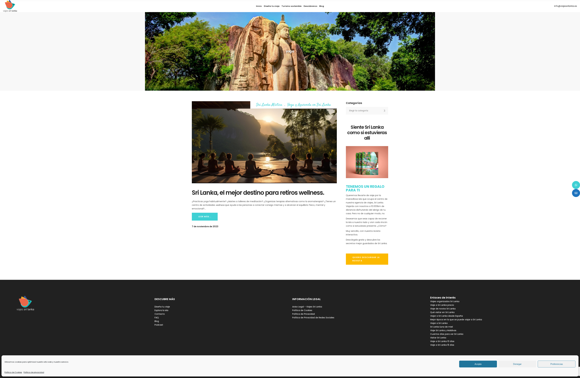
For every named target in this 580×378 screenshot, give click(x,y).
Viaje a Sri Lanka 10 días (442, 341)
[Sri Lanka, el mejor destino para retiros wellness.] (264, 142)
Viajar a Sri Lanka (439, 323)
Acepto (478, 364)
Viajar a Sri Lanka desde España (446, 315)
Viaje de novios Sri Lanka (443, 308)
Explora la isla (161, 310)
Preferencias (556, 364)
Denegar (517, 364)
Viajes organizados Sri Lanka (444, 301)
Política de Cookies (13, 372)
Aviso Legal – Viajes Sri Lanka (307, 306)
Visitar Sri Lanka (438, 337)
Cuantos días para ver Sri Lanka (446, 334)
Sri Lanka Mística (269, 105)
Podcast (159, 324)
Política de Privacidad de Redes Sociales (313, 317)
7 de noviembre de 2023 (205, 226)
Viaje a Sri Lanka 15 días (442, 344)
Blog (157, 321)
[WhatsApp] (576, 185)
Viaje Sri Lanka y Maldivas (443, 330)
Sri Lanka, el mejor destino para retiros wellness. (258, 192)
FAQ (157, 317)
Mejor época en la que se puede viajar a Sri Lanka (456, 319)
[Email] (576, 193)
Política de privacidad (34, 372)
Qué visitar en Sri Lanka (442, 312)
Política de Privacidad (303, 313)
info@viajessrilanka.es (565, 6)
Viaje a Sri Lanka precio (442, 305)
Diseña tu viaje (162, 306)
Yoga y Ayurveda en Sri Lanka (309, 105)
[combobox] (367, 111)
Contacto (160, 313)
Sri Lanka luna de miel (441, 326)
